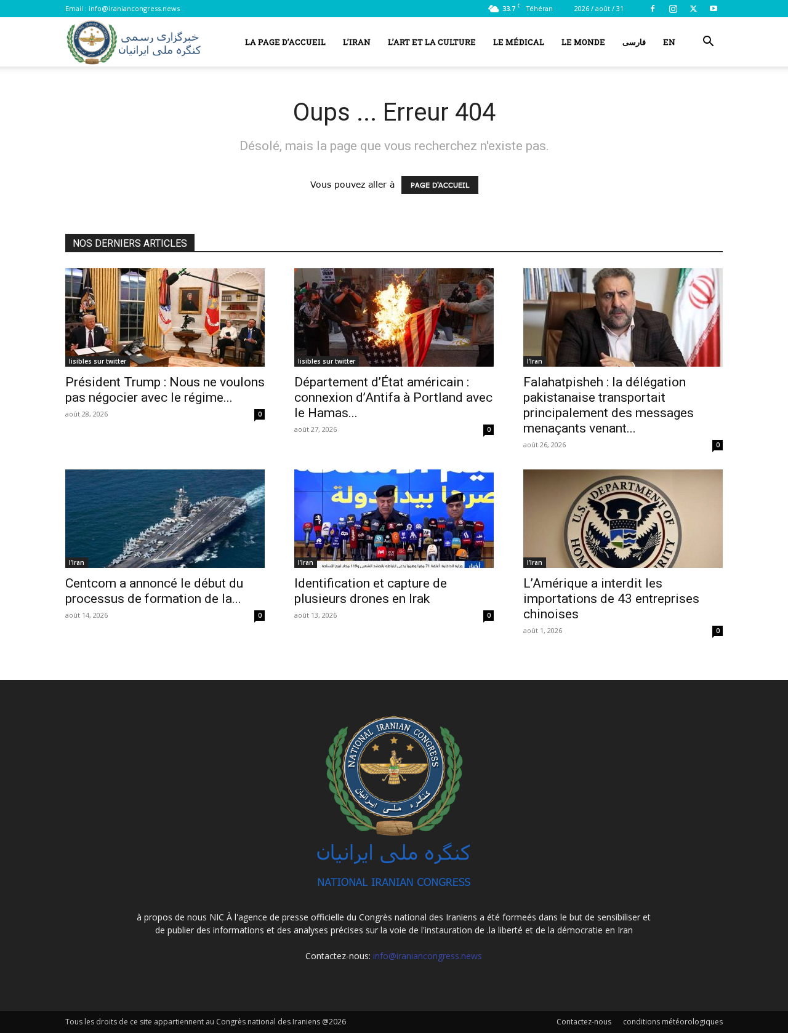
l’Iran (357, 41)
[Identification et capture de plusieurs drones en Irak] (394, 518)
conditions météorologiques (673, 1021)
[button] (708, 43)
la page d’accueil (285, 41)
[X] (693, 8)
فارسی (634, 41)
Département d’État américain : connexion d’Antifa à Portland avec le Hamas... (393, 397)
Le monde (583, 41)
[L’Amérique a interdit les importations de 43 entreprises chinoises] (623, 518)
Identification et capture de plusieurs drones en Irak (370, 591)
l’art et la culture (432, 41)
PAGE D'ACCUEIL (440, 185)
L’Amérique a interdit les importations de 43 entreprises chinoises (611, 598)
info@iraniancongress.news (134, 8)
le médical (518, 41)
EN (669, 41)
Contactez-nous (584, 1021)
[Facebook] (652, 8)
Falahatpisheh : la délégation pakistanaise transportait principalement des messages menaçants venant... (608, 405)
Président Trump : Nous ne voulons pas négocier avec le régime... (165, 390)
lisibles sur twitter (97, 361)
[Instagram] (673, 8)
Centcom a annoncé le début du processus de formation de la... (154, 591)
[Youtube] (713, 8)
